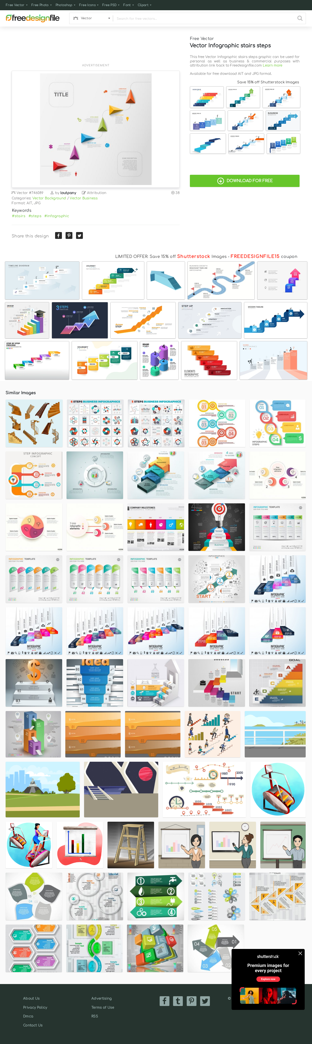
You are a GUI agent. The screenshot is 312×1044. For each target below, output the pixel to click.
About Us (31, 998)
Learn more (272, 65)
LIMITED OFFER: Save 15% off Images (171, 256)
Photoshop (64, 5)
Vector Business (84, 198)
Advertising (101, 998)
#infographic (56, 216)
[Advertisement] (96, 48)
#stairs (18, 216)
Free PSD (109, 5)
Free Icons (87, 5)
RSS (94, 1016)
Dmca (28, 1016)
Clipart (143, 5)
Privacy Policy (35, 1007)
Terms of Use (102, 1007)
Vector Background (49, 198)
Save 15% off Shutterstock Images (268, 82)
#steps (35, 216)
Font (127, 5)
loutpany (68, 193)
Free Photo (40, 5)
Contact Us (32, 1025)
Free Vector (15, 5)
